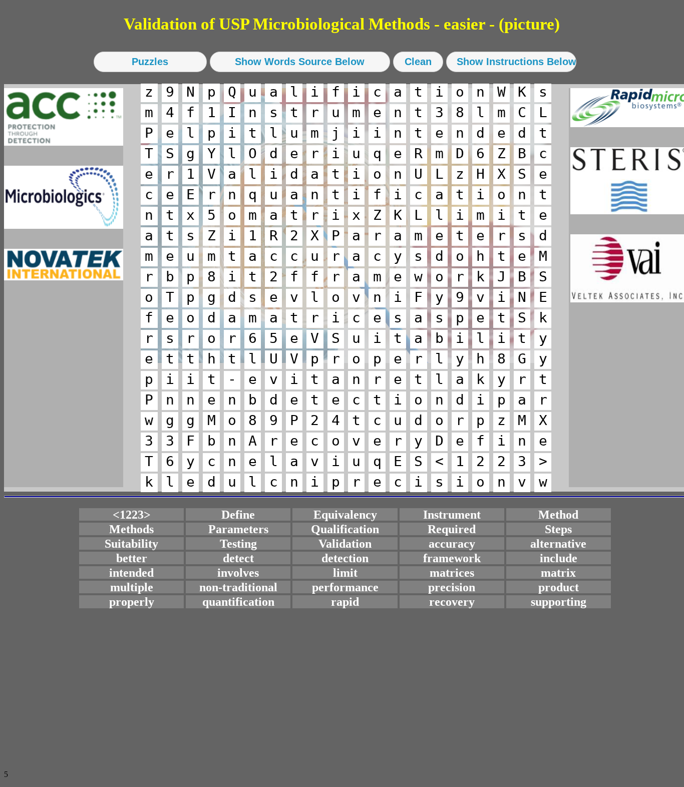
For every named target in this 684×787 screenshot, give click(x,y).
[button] (150, 62)
